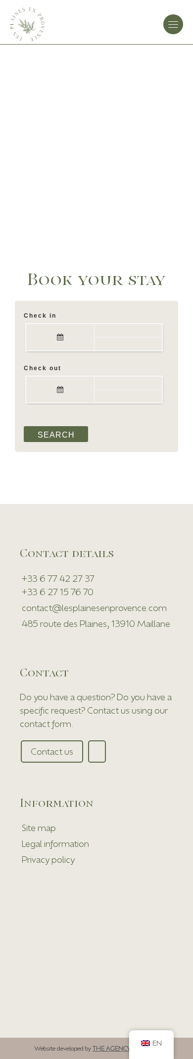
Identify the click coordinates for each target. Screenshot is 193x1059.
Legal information (55, 843)
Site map (39, 828)
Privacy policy (48, 859)
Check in (40, 315)
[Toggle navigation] (173, 24)
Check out (42, 368)
